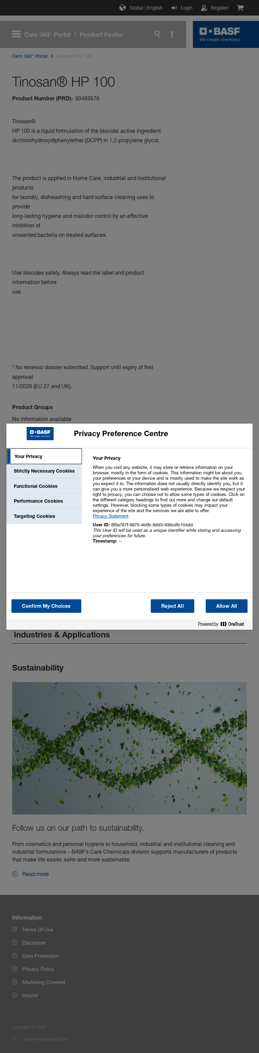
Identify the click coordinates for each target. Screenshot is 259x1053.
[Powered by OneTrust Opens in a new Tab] (223, 625)
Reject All (172, 606)
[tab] (44, 456)
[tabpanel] (169, 503)
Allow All (226, 606)
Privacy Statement (110, 516)
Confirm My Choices (46, 606)
